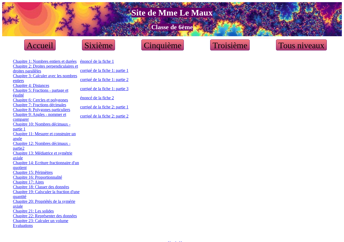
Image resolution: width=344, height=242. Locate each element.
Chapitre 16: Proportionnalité (37, 177)
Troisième (230, 45)
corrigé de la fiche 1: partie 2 (104, 79)
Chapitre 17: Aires (28, 182)
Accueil (40, 45)
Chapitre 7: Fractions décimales (39, 104)
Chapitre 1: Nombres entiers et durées (45, 61)
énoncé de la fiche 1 (97, 61)
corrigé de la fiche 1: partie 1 (104, 70)
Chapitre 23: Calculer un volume (40, 220)
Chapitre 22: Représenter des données (45, 216)
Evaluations (23, 225)
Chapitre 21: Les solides (33, 211)
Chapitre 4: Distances (31, 85)
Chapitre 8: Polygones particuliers (41, 109)
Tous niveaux (301, 45)
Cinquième (162, 45)
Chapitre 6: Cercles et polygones (40, 100)
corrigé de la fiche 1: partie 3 (104, 88)
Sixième (98, 45)
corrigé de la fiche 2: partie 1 (104, 107)
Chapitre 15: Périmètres (33, 172)
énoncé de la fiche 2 (97, 98)
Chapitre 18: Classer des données (41, 187)
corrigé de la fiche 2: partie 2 (104, 116)
